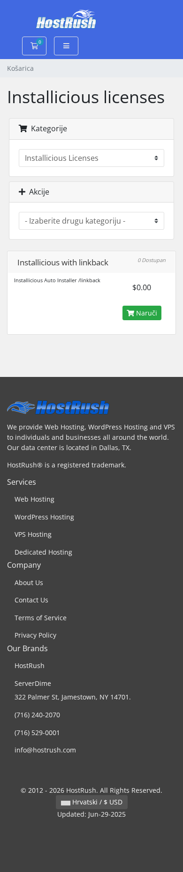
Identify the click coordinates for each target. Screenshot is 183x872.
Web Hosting (34, 499)
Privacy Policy (35, 635)
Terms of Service (41, 617)
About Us (29, 582)
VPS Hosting (33, 534)
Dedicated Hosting (43, 552)
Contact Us (31, 599)
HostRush (30, 665)
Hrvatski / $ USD (96, 801)
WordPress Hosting (44, 516)
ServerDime (33, 683)
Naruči (145, 312)
